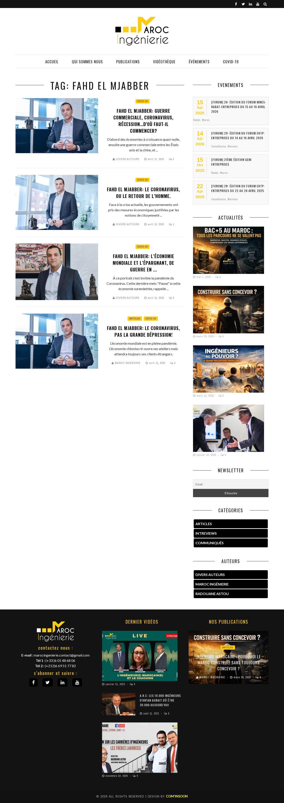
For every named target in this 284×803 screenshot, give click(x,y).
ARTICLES (203, 524)
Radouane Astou (212, 593)
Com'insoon (177, 796)
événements (199, 61)
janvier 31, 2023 (116, 684)
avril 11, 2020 (156, 159)
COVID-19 (231, 61)
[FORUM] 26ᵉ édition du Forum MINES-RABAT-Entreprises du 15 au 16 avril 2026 (238, 107)
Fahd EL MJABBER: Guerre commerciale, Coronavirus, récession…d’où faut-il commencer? (143, 120)
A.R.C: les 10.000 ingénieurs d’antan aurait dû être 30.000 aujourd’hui (160, 700)
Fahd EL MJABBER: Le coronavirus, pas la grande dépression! (143, 331)
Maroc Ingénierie (128, 363)
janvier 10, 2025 (207, 455)
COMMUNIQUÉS (209, 543)
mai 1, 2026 (204, 277)
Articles (134, 318)
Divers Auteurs (127, 159)
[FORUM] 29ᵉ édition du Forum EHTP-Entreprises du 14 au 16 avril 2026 (238, 135)
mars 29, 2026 (206, 336)
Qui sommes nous (87, 61)
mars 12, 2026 (206, 396)
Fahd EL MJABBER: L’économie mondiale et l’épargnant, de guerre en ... (143, 263)
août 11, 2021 (151, 713)
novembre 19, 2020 (117, 776)
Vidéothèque (164, 61)
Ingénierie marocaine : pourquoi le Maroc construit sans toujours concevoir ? (229, 662)
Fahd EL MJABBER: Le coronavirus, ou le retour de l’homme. (143, 192)
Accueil (52, 61)
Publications (128, 61)
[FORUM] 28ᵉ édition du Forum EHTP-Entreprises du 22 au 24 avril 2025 (238, 188)
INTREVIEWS (206, 533)
